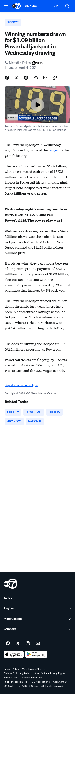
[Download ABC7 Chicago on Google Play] (36, 654)
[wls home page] (11, 584)
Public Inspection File (15, 682)
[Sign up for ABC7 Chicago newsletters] (38, 643)
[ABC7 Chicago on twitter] (18, 643)
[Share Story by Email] (45, 77)
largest (54, 150)
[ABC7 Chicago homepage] (16, 6)
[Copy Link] (54, 77)
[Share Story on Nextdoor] (35, 77)
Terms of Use (11, 677)
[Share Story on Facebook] (6, 77)
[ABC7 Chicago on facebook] (8, 643)
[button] (5, 5)
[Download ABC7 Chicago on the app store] (14, 654)
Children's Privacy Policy (17, 673)
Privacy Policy (11, 669)
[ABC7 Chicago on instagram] (28, 643)
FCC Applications (40, 682)
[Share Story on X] (16, 77)
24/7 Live (31, 6)
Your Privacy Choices (33, 669)
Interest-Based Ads (32, 677)
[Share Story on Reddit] (26, 77)
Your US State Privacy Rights (49, 673)
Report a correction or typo (21, 385)
